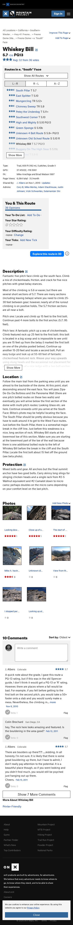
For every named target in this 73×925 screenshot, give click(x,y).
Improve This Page (59, 32)
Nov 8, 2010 (12, 706)
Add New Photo (60, 503)
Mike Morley (31, 187)
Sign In (58, 13)
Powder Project (45, 845)
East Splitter (23, 95)
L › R (15, 83)
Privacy (53, 920)
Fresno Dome (24, 38)
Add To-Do (33, 215)
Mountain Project (46, 824)
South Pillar (23, 90)
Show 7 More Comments (36, 794)
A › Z (57, 83)
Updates (46, 182)
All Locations (9, 30)
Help (6, 829)
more (53, 702)
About (7, 824)
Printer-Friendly (12, 806)
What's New (10, 845)
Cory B (20, 187)
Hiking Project (45, 834)
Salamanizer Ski (52, 191)
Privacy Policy (33, 908)
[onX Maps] (11, 869)
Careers (8, 897)
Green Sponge (24, 127)
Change (19, 234)
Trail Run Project (46, 840)
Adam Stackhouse (47, 187)
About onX (9, 892)
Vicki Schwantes (34, 191)
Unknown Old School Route (33, 138)
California (23, 30)
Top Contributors (12, 850)
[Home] (19, 14)
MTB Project (44, 829)
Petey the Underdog (28, 111)
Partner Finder (11, 840)
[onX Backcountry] (13, 4)
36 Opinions (12, 207)
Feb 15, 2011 (22, 779)
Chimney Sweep (26, 106)
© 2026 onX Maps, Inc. (27, 920)
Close (36, 914)
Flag (66, 712)
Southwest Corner (27, 117)
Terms (44, 920)
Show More (15, 155)
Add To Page (62, 38)
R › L (36, 83)
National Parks (45, 850)
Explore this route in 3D (47, 253)
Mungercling (23, 100)
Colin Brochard (14, 721)
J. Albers (21, 182)
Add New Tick (28, 240)
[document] (36, 910)
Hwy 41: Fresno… (22, 34)
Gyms (7, 834)
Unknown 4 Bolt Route (29, 133)
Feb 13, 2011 (52, 731)
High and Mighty (26, 122)
